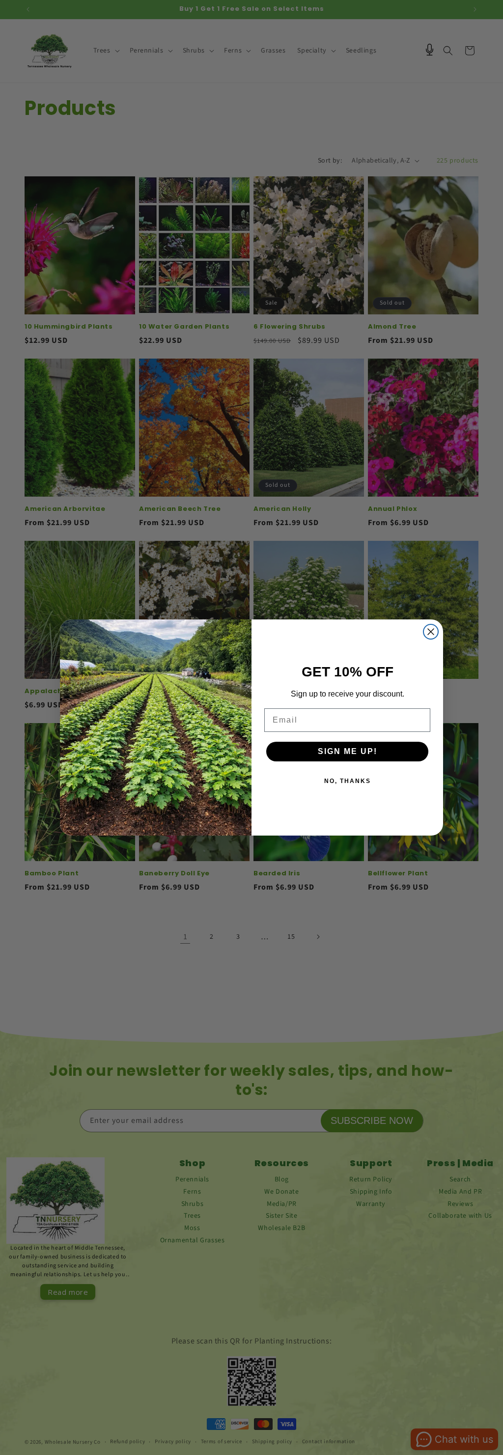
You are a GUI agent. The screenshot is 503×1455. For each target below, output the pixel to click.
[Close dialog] (430, 631)
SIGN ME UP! (347, 751)
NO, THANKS (347, 781)
